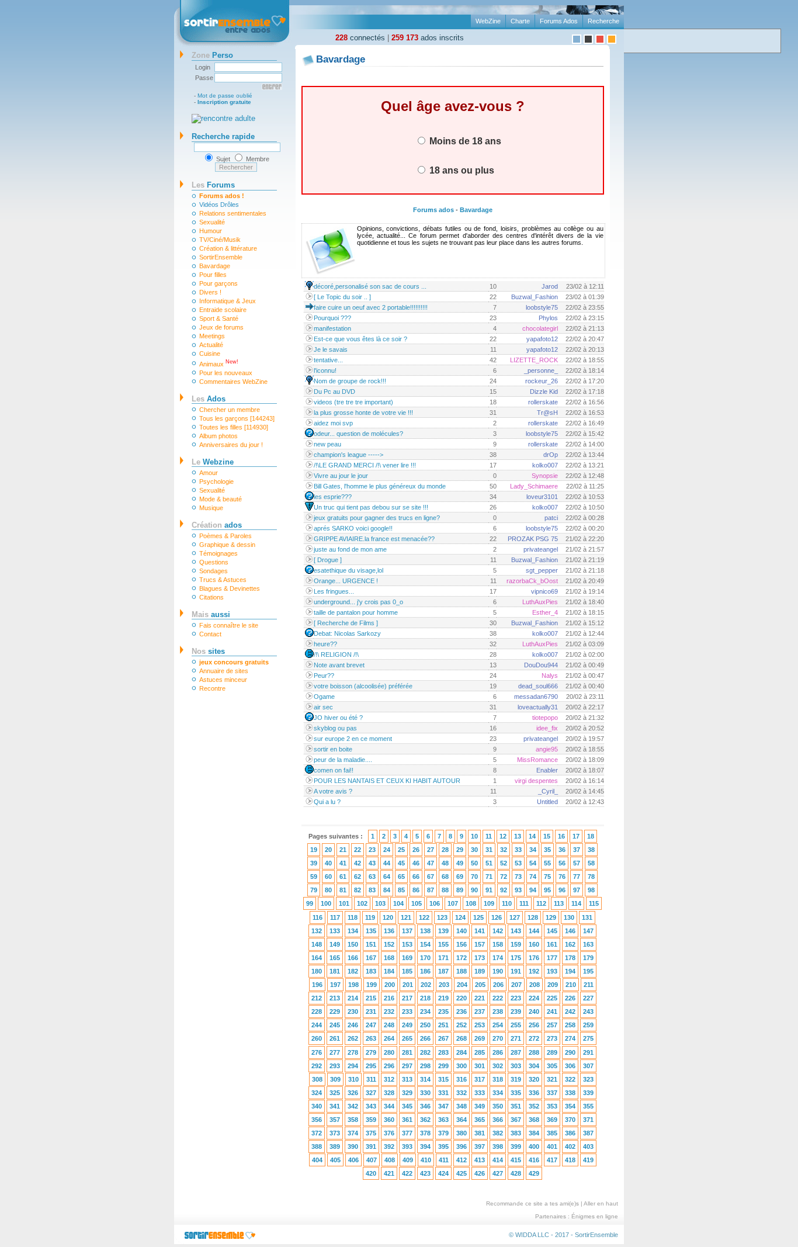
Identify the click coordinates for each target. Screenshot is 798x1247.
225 (552, 998)
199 (371, 984)
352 (534, 1106)
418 (570, 1159)
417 (552, 1159)
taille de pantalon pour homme (356, 612)
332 (461, 1092)
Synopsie (545, 475)
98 (591, 889)
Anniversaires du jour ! (231, 444)
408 (389, 1159)
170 (425, 957)
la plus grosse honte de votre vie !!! (363, 412)
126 (496, 917)
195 (588, 971)
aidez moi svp (333, 423)
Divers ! (210, 292)
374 (353, 1133)
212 (316, 998)
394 (425, 1146)
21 (342, 849)
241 (552, 1011)
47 (430, 863)
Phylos (548, 317)
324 (316, 1092)
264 (389, 1038)
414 (497, 1159)
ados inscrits (427, 37)
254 (497, 1024)
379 (443, 1133)
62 (357, 876)
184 (389, 971)
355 (588, 1106)
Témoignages (218, 553)
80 (328, 889)
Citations (211, 597)
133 (334, 930)
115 (594, 903)
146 (570, 930)
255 (516, 1024)
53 (518, 863)
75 (547, 876)
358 (353, 1119)
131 (587, 917)
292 (316, 1065)
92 (503, 889)
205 (480, 984)
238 (497, 1011)
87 (430, 889)
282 (425, 1052)
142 (497, 930)
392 (389, 1146)
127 (514, 917)
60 (328, 876)
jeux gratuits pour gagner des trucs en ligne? (377, 517)
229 (334, 1011)
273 (552, 1038)
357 (334, 1119)
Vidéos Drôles (219, 204)
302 (497, 1065)
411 (444, 1159)
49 (459, 863)
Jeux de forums (221, 327)
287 (516, 1052)
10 (474, 836)
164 (316, 957)
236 (461, 1011)
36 (561, 849)
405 (335, 1159)
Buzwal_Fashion (534, 296)
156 (461, 944)
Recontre (212, 688)
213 (334, 998)
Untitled (547, 801)
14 (532, 836)
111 (524, 903)
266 (425, 1038)
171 (443, 957)
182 (353, 971)
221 (479, 998)
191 (516, 971)
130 (569, 917)
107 (452, 903)
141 (479, 930)
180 (316, 971)
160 (534, 944)
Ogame (324, 696)
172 (461, 957)
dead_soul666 (538, 686)
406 (353, 1159)
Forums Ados (559, 21)
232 (389, 1011)
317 (479, 1079)
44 (386, 863)
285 (479, 1052)
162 (570, 944)
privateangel (540, 549)
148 (316, 944)
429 (534, 1173)
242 (570, 1011)
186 (425, 971)
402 (570, 1146)
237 (479, 1011)
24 (386, 849)
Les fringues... (334, 591)
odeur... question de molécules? (358, 433)
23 (372, 849)
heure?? (325, 643)
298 (425, 1065)
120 (388, 917)
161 (552, 944)
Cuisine (209, 353)
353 (552, 1106)
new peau (327, 444)
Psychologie (216, 481)
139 (443, 930)
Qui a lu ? (327, 801)
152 (389, 944)
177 (552, 957)
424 (443, 1173)
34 (532, 849)
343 (371, 1106)
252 (461, 1024)
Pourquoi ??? (332, 317)
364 (461, 1119)
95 (547, 889)
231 (371, 1011)
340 (316, 1106)
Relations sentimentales (232, 213)
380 (461, 1133)
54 (532, 863)
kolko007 (545, 465)
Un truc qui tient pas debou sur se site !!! (371, 507)
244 (316, 1024)
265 (407, 1038)
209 (552, 984)
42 (357, 863)
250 (425, 1024)
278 (353, 1052)
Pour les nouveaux (225, 372)
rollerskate (543, 402)
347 (443, 1106)
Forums (213, 185)
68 (445, 876)
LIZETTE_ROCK (534, 359)
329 (407, 1092)
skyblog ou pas (335, 728)
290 (570, 1052)
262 (353, 1038)
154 (425, 944)
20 (328, 849)
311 (371, 1079)
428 (516, 1173)
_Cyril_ (548, 791)
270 (497, 1038)
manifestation (332, 328)
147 (588, 930)
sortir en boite (333, 749)
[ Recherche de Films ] (346, 622)
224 (534, 998)
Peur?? (324, 675)
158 (497, 944)
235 (443, 1011)
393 (407, 1146)
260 (316, 1038)
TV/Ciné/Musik (220, 239)
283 (443, 1052)
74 (532, 876)
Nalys (550, 675)
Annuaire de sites (223, 670)
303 (516, 1065)
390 (353, 1146)
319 (516, 1079)
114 (576, 903)
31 (488, 849)
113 (559, 903)
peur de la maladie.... (343, 759)
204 (462, 984)
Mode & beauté (220, 499)
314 (425, 1079)
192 (534, 971)
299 (443, 1065)
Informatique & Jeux (227, 300)
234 (425, 1011)
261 (334, 1038)
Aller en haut (601, 1203)
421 (389, 1173)
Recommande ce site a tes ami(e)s (532, 1203)
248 (389, 1024)
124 (460, 917)
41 (342, 863)
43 (372, 863)
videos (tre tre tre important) (353, 402)
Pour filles (213, 274)
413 (479, 1159)
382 (497, 1133)
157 (479, 944)
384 (534, 1133)
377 (407, 1133)
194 (570, 971)
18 (590, 836)
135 (371, 930)
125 (478, 917)
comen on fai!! (333, 770)
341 (334, 1106)
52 (503, 863)
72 (503, 876)
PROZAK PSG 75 (533, 538)
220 (461, 998)
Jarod (550, 286)
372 (316, 1133)
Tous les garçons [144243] (237, 418)
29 (459, 849)
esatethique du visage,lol (348, 570)
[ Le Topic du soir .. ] (342, 296)
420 (371, 1173)
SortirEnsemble (220, 257)
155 (443, 944)
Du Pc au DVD (334, 391)
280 (389, 1052)
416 (534, 1159)
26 (415, 849)
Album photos (218, 435)
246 (353, 1024)
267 (443, 1038)
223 (516, 998)
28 (445, 849)
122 (424, 917)
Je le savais (331, 349)
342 (353, 1106)
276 (316, 1052)
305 (552, 1065)
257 (552, 1024)
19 (313, 849)
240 (534, 1011)
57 (576, 863)
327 (371, 1092)
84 (386, 889)
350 (497, 1106)
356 (316, 1119)
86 (415, 889)
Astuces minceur (223, 679)
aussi (211, 614)
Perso (212, 55)
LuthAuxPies (540, 601)
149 (334, 944)
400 (534, 1146)
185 (407, 971)
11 (488, 836)
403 (588, 1146)
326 (353, 1092)
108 (471, 903)
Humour (210, 230)
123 (442, 917)
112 (541, 903)
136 (389, 930)
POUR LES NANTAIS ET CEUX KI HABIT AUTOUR (387, 780)
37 (576, 849)
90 (474, 889)
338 (570, 1092)
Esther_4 (545, 612)
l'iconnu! (325, 370)
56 (561, 863)
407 (371, 1159)
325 (334, 1092)
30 (474, 849)
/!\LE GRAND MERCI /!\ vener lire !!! (365, 465)
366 (497, 1119)
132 (316, 930)
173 (479, 957)
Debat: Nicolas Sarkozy (347, 633)
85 (401, 889)
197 (335, 984)
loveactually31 (538, 707)
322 (570, 1079)
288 (534, 1052)
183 (371, 971)
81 (342, 889)
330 (425, 1092)
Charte (520, 21)
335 (516, 1092)
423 (425, 1173)
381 (479, 1133)
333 (479, 1092)
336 (534, 1092)
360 (389, 1119)
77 (576, 876)
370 (570, 1119)
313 (407, 1079)
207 (516, 984)
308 (317, 1079)
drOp (550, 454)
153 (407, 944)
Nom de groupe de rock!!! (350, 381)
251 (443, 1024)
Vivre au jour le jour (341, 475)
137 (407, 930)
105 (416, 903)
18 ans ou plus (460, 170)
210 (570, 984)
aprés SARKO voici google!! (353, 528)
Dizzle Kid (544, 391)
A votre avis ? (333, 791)
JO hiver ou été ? (338, 717)
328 (389, 1092)
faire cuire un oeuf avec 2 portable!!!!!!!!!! (371, 307)
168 (389, 957)
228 (316, 1011)
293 (334, 1065)
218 (425, 998)
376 (389, 1133)
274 (570, 1038)
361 (407, 1119)
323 (588, 1079)
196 (317, 984)
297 (407, 1065)
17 (576, 836)
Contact (210, 634)
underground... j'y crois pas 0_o (358, 601)
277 (334, 1052)
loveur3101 (542, 496)
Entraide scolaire (223, 309)
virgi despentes (536, 780)
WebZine (488, 21)
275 (588, 1038)
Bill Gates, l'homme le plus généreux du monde (380, 486)
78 (591, 876)
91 (488, 889)
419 (588, 1159)
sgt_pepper (542, 570)
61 (342, 876)
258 (570, 1024)
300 (461, 1065)
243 (588, 1011)
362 (425, 1119)
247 (371, 1024)
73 (518, 876)
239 (516, 1011)
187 (443, 971)
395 (443, 1146)
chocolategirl (540, 328)
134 (353, 930)
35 (547, 849)
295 (371, 1065)
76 (561, 876)
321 (552, 1079)
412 (461, 1159)
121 (406, 917)
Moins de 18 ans (464, 141)
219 (443, 998)
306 (570, 1065)
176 (534, 957)
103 (380, 903)
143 (516, 930)
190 (497, 971)
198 (353, 984)
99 (309, 903)
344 (389, 1106)
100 (326, 903)
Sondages (213, 570)
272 (534, 1038)
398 (497, 1146)
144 (534, 930)
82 (357, 889)
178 (570, 957)
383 (516, 1133)
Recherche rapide (223, 136)
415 (516, 1159)
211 (589, 984)
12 (502, 836)
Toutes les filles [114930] (233, 427)
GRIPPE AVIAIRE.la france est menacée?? (374, 538)
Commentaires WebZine (233, 381)
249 (407, 1024)
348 (461, 1106)
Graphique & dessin (227, 544)
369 (552, 1119)
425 (461, 1173)
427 (497, 1173)
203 (444, 984)
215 (371, 998)
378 (425, 1133)
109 (489, 903)
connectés (360, 37)
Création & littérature (228, 248)
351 (516, 1106)
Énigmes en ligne (594, 1216)
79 (313, 889)
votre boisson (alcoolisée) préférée (363, 686)
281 (407, 1052)
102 (362, 903)
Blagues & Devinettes (229, 588)
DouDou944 (541, 664)
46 (415, 863)
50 (474, 863)
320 (534, 1079)
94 (532, 889)
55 (547, 863)
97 (576, 889)
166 (353, 957)
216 (389, 998)
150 (353, 944)
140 (461, 930)
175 (516, 957)
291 (588, 1052)
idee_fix (547, 728)
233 (407, 1011)
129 (551, 917)
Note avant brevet (339, 664)
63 (372, 876)
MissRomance (537, 759)
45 (401, 863)
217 (407, 998)
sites (208, 651)
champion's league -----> (348, 454)
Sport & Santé (218, 318)
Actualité (211, 344)
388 (316, 1146)
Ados (208, 398)
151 (371, 944)
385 (552, 1133)
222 (497, 998)
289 (552, 1052)
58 (591, 863)
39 (313, 863)
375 (371, 1133)
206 (498, 984)
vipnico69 (544, 591)
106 (434, 903)
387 (588, 1133)
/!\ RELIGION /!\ (336, 654)
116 (317, 917)
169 (407, 957)
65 (401, 876)
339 (588, 1092)
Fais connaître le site (228, 625)
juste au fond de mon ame (350, 549)
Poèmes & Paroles (225, 535)
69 (459, 876)
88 (445, 889)
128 (533, 917)
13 (517, 836)
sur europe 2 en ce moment (353, 738)
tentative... (328, 359)
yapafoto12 (542, 338)
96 (561, 889)
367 (516, 1119)
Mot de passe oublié (224, 95)
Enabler (547, 770)
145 (552, 930)
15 (546, 836)
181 (334, 971)
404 (317, 1159)
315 (443, 1079)
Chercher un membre (229, 409)
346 (425, 1106)
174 (497, 957)
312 (389, 1079)
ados (217, 525)
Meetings (212, 336)
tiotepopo (545, 717)
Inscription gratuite (224, 102)
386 (570, 1133)
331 (443, 1092)
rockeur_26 (541, 381)
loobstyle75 (542, 307)
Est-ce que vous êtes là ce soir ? (360, 338)
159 (516, 944)
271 (516, 1038)
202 (426, 984)
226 (570, 998)
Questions (213, 562)
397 (479, 1146)
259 (588, 1024)
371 (588, 1119)
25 (401, 849)
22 (357, 849)
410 (426, 1159)
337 (552, 1092)
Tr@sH (547, 412)
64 (386, 876)
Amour (208, 472)
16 (561, 836)
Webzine (213, 462)
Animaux (218, 363)
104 (398, 903)
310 (353, 1079)
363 (443, 1119)
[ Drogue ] (328, 559)
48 (445, 863)
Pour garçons (218, 283)
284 (461, 1052)
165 (334, 957)
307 (588, 1065)
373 (334, 1133)
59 (313, 876)
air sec (323, 707)
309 (335, 1079)
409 (408, 1159)
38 (591, 849)
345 (407, 1106)
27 (430, 849)
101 (344, 903)
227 (588, 998)
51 (488, 863)
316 (461, 1079)
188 (461, 971)
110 (507, 903)
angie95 (547, 749)
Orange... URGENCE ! (346, 580)
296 (389, 1065)
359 (371, 1119)
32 (503, 849)
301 (479, 1065)
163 (588, 944)
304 (534, 1065)
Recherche (603, 21)
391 (371, 1146)
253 (479, 1024)
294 (353, 1065)
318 (497, 1079)
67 (430, 876)
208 (534, 984)
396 (461, 1146)
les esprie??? (333, 496)
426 (479, 1173)
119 (370, 917)
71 (488, 876)
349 (479, 1106)
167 (371, 957)
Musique (211, 507)
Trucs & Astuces (223, 579)
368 (534, 1119)
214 (353, 998)
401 (552, 1146)
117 (335, 917)
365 (479, 1119)
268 (461, 1038)
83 (372, 889)
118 (353, 917)
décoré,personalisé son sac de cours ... (370, 286)
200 (389, 984)
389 (334, 1146)
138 (425, 930)
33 (518, 849)
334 (497, 1092)
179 (588, 957)
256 (534, 1024)
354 (570, 1106)
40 (328, 863)
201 (408, 984)
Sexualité (212, 222)
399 (516, 1146)
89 (459, 889)
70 (474, 876)
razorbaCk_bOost (532, 580)
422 (407, 1173)
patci (551, 517)
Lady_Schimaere (534, 486)
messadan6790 (536, 696)
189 (479, 971)
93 (518, 889)
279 (371, 1052)
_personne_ (541, 370)
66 (415, 876)
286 (497, 1052)
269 (479, 1038)
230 (353, 1011)
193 (552, 971)
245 (334, 1024)
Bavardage (214, 265)
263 (371, 1038)
